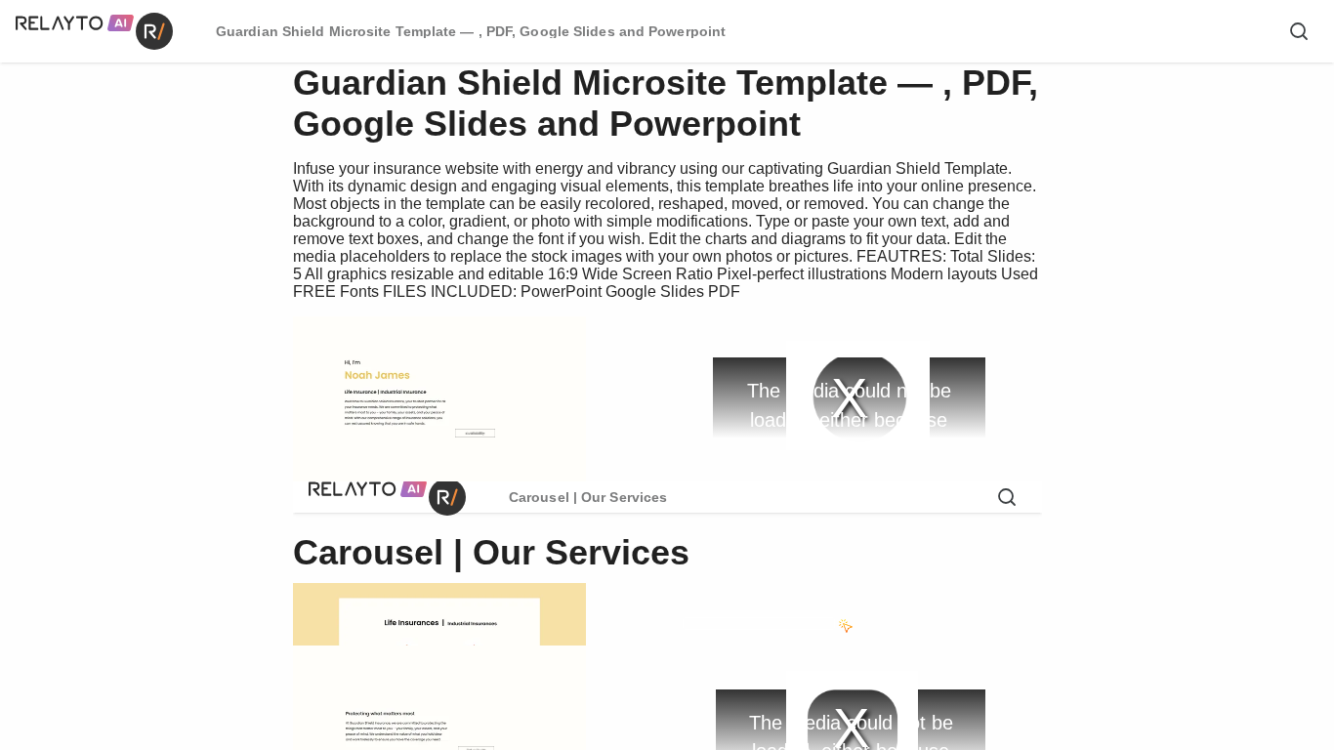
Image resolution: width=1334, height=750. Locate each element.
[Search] (1298, 31)
